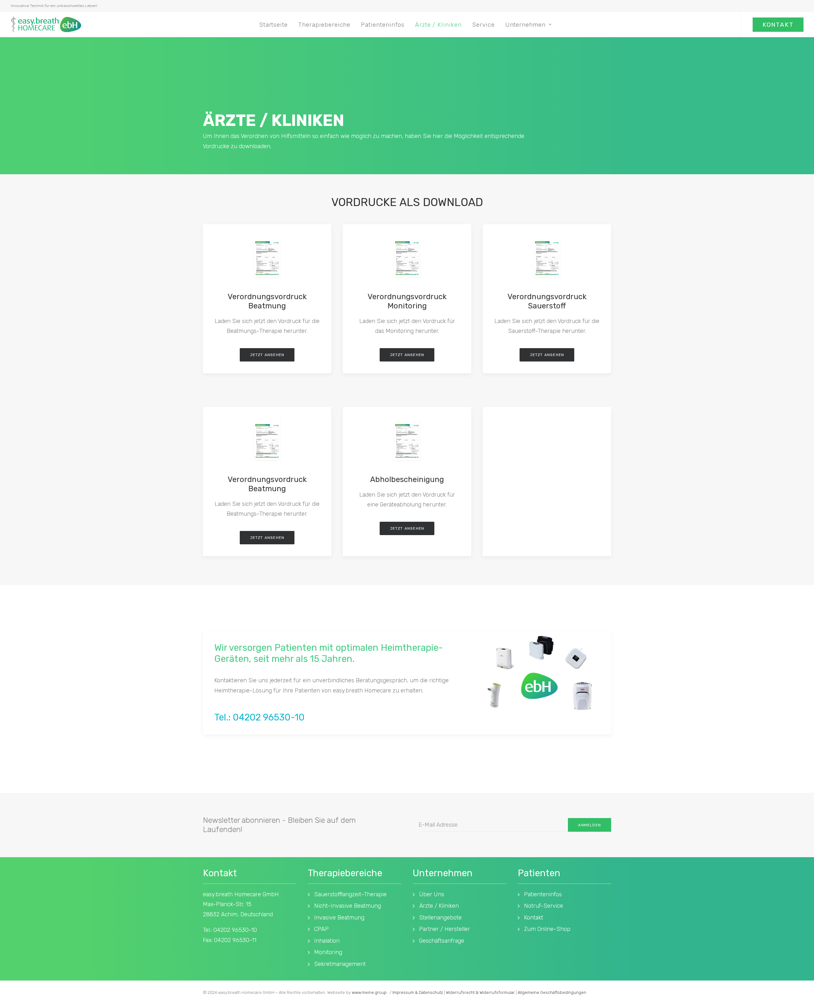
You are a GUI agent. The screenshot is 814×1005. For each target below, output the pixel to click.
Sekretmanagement (340, 963)
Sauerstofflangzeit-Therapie (350, 894)
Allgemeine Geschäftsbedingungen (552, 992)
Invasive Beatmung (339, 917)
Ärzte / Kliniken (438, 24)
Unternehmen (525, 24)
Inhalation (327, 940)
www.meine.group (369, 992)
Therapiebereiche (324, 24)
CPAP (321, 929)
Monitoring (328, 952)
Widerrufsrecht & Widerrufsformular (480, 992)
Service (483, 24)
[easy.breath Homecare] (46, 24)
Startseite (273, 24)
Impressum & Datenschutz (417, 992)
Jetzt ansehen (267, 355)
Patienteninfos (382, 24)
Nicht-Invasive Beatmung (347, 905)
